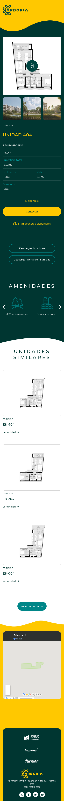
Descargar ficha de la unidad (32, 259)
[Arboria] (15, 10)
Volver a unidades (32, 606)
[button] (4, 307)
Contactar (32, 211)
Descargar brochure (32, 248)
